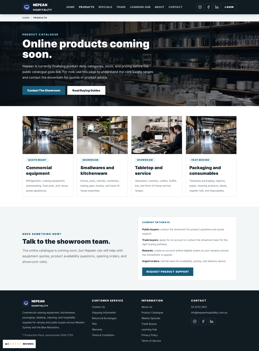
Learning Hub (140, 6)
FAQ (94, 323)
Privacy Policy (149, 335)
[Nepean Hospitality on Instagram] (200, 7)
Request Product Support (167, 271)
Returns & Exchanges (104, 318)
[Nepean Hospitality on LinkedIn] (216, 7)
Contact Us (98, 306)
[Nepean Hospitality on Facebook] (208, 7)
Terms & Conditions (103, 335)
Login (229, 6)
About (159, 6)
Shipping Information (104, 312)
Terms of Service (151, 340)
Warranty (97, 329)
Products (86, 6)
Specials (105, 6)
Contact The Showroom (43, 90)
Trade (121, 6)
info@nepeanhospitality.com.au (209, 312)
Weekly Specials (150, 318)
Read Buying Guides (86, 90)
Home (70, 6)
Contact (175, 6)
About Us (146, 306)
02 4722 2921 (199, 306)
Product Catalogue (152, 312)
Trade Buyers (149, 323)
